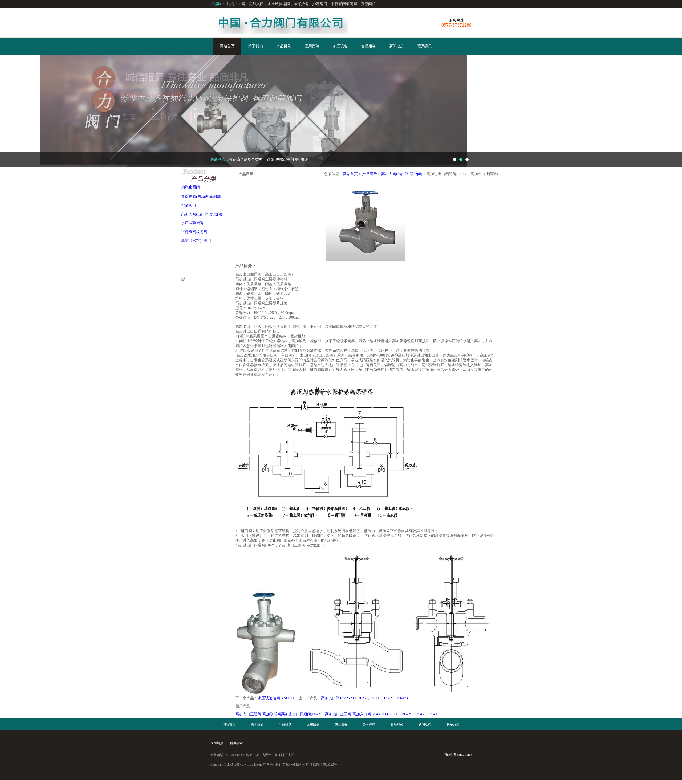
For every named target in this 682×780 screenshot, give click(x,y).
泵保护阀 (301, 4)
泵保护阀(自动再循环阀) (201, 197)
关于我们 (255, 46)
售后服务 (368, 46)
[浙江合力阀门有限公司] (279, 22)
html (467, 754)
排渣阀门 (319, 4)
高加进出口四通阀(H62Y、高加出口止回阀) (316, 714)
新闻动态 (396, 46)
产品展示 (369, 174)
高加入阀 (256, 4)
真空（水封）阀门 (196, 241)
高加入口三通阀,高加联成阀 (258, 714)
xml (460, 754)
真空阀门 (368, 4)
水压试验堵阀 (278, 4)
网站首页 (227, 46)
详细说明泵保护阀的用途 (272, 159)
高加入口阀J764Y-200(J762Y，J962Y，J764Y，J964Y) (364, 698)
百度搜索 (236, 743)
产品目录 (283, 46)
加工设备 (340, 46)
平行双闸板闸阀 (344, 4)
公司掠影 (369, 724)
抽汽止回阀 (235, 4)
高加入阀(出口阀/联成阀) (201, 214)
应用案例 (312, 46)
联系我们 (424, 46)
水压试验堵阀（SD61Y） (278, 698)
